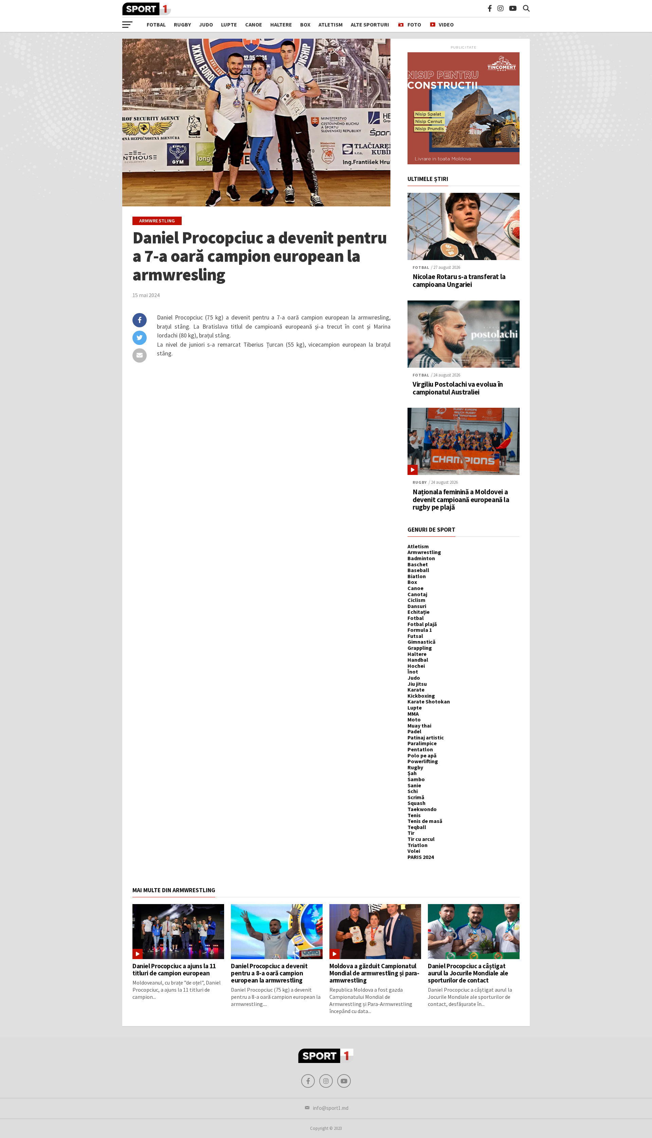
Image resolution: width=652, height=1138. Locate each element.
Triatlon (418, 845)
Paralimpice (422, 743)
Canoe (253, 24)
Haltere (281, 24)
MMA (413, 713)
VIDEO (446, 24)
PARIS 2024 (421, 857)
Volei (414, 850)
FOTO (414, 24)
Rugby (182, 24)
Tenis (414, 815)
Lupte (229, 24)
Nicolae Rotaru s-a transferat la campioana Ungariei (459, 281)
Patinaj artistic (426, 737)
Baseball (418, 570)
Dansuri (417, 606)
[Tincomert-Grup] (464, 162)
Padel (414, 731)
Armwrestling (424, 552)
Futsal (415, 635)
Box (305, 24)
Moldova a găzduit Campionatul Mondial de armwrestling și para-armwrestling (374, 973)
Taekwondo (422, 809)
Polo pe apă (422, 755)
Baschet (418, 564)
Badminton (421, 558)
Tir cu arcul (421, 839)
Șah (412, 773)
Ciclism (416, 599)
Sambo (416, 779)
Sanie (414, 785)
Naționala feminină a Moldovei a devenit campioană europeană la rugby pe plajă (461, 500)
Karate (416, 689)
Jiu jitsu (417, 683)
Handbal (418, 659)
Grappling (420, 647)
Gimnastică (421, 641)
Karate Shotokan (429, 701)
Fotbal (156, 24)
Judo (206, 24)
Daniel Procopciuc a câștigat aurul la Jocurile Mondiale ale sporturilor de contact (468, 973)
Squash (416, 803)
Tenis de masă (425, 821)
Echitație (419, 611)
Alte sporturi (370, 24)
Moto (414, 719)
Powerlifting (423, 761)
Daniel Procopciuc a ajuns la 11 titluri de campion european (174, 969)
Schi (413, 791)
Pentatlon (420, 749)
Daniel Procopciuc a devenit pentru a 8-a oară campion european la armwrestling (269, 973)
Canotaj (417, 594)
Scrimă (416, 797)
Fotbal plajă (422, 624)
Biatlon (417, 576)
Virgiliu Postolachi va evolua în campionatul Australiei (458, 388)
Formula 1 (420, 629)
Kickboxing (421, 695)
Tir (411, 832)
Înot (413, 671)
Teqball (417, 827)
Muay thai (419, 725)
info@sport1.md (330, 1108)
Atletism (331, 24)
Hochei (416, 665)
